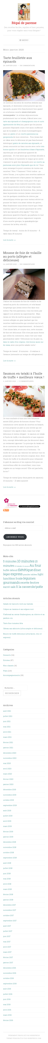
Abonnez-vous (15, 537)
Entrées (6, 660)
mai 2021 (6, 726)
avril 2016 (7, 1010)
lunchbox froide (13, 578)
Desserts (7, 655)
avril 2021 (7, 732)
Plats (5, 671)
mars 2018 (7, 889)
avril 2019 (7, 821)
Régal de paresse (24, 23)
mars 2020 (7, 774)
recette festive (29, 582)
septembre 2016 (10, 983)
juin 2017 (6, 936)
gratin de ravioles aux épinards (26, 143)
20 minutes (18, 566)
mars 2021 (7, 737)
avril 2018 (7, 884)
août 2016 (7, 989)
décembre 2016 (9, 968)
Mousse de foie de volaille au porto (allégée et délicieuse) (22, 256)
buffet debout (10, 570)
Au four (35, 565)
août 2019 (7, 810)
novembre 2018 (9, 847)
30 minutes (25, 566)
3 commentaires (26, 381)
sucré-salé (9, 586)
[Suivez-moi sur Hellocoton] (11, 507)
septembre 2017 (10, 920)
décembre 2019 (9, 789)
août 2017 (7, 926)
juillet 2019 (7, 816)
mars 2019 (7, 826)
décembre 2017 (9, 905)
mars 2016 (7, 1015)
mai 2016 (7, 1004)
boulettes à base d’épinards (32, 149)
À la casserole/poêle (29, 587)
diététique (25, 570)
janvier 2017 (8, 962)
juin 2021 (6, 721)
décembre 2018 (9, 842)
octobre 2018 (8, 852)
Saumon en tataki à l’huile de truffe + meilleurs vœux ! (23, 375)
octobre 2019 (8, 800)
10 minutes (25, 561)
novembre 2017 (9, 910)
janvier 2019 (8, 837)
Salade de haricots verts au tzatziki (18, 604)
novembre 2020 (9, 758)
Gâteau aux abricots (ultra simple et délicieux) (22, 628)
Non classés (8, 665)
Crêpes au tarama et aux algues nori (18, 609)
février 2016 (8, 1020)
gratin (13, 134)
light (40, 574)
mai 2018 (7, 878)
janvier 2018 (8, 900)
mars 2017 (7, 952)
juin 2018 (7, 873)
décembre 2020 (9, 753)
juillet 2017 (7, 931)
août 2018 (7, 863)
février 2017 (8, 957)
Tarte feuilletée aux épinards (17, 59)
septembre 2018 (10, 857)
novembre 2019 (9, 795)
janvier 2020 (8, 784)
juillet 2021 (7, 716)
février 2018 (8, 894)
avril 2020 (7, 768)
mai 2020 (7, 763)
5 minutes (10, 561)
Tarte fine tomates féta (13, 623)
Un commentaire (27, 65)
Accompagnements (11, 675)
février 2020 (8, 779)
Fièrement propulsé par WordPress (24, 1035)
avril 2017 (7, 947)
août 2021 (7, 711)
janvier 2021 (8, 747)
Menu (25, 40)
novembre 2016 (9, 973)
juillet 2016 (7, 994)
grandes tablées (30, 574)
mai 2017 (6, 941)
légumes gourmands (19, 580)
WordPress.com (34, 1038)
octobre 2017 (8, 915)
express (17, 574)
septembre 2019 (10, 805)
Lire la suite (9, 240)
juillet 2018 (7, 868)
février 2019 (8, 831)
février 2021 (8, 742)
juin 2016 (7, 999)
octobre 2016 (8, 978)
